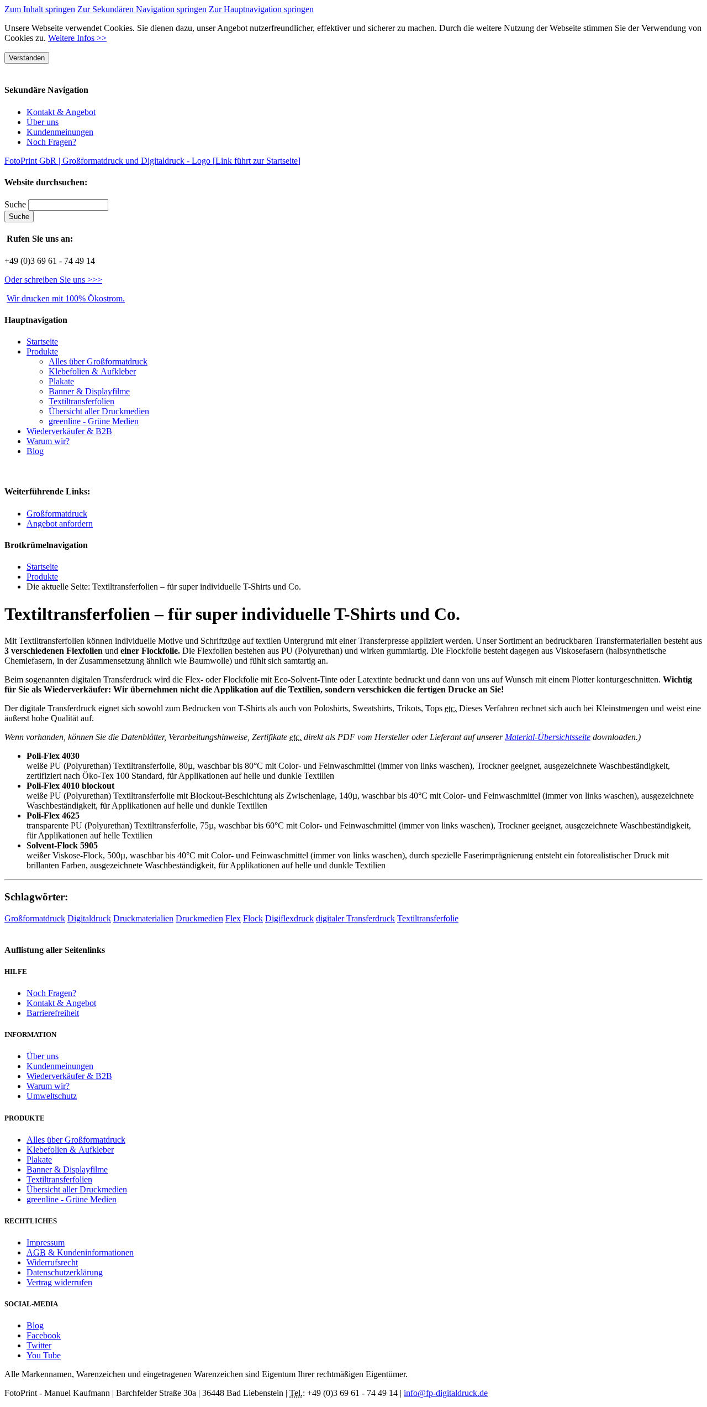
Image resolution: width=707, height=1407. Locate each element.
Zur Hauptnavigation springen (261, 9)
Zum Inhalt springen (39, 9)
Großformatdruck (57, 513)
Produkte (42, 351)
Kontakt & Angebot (61, 112)
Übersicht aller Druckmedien (99, 411)
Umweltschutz (52, 1096)
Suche (16, 204)
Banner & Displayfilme (89, 391)
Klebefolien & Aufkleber (92, 371)
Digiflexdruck (289, 918)
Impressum (46, 1242)
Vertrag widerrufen (59, 1282)
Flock (253, 918)
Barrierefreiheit (53, 1013)
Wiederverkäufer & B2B (69, 431)
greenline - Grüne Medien (94, 421)
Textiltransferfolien (81, 401)
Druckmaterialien (143, 918)
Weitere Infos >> (77, 38)
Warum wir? (48, 441)
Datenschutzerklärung (65, 1272)
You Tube (44, 1355)
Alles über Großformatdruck (98, 361)
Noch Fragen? (51, 142)
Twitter (39, 1345)
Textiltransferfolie (427, 918)
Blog (35, 451)
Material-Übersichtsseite (547, 737)
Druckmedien (199, 918)
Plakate (61, 381)
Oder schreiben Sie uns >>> (53, 279)
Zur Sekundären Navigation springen (142, 9)
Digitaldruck (89, 918)
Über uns (43, 122)
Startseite (42, 566)
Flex (233, 918)
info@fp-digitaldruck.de (446, 1393)
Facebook (44, 1335)
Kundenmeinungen (60, 132)
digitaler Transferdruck (355, 918)
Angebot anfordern (60, 523)
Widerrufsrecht (52, 1262)
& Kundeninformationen (80, 1252)
